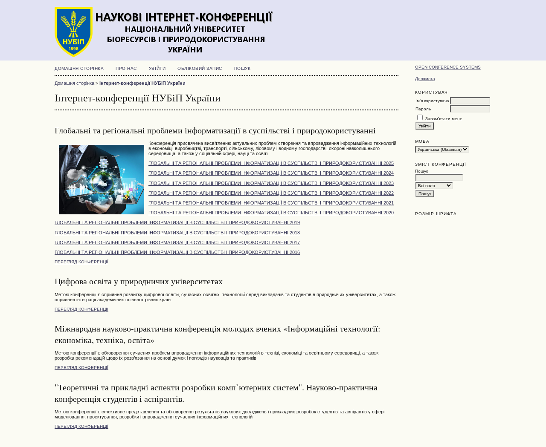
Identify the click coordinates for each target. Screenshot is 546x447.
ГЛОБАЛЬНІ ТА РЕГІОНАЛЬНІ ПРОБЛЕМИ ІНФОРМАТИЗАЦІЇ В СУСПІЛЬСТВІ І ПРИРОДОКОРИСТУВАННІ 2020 (271, 212)
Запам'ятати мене (443, 118)
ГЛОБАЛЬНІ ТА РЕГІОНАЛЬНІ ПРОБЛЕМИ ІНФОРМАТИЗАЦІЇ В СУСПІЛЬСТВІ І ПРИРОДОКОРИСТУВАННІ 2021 (271, 202)
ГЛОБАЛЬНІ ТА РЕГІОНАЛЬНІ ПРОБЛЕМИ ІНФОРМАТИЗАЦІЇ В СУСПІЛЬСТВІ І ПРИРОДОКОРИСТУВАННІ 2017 (177, 242)
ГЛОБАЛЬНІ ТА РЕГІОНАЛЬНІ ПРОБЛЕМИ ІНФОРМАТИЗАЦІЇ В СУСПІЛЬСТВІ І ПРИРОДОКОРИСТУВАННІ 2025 (271, 163)
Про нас (126, 68)
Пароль (423, 109)
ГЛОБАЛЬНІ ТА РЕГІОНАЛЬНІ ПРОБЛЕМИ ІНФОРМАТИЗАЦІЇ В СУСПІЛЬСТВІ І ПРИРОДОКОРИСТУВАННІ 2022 (271, 193)
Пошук (242, 68)
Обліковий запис (199, 68)
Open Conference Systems (448, 67)
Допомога (425, 78)
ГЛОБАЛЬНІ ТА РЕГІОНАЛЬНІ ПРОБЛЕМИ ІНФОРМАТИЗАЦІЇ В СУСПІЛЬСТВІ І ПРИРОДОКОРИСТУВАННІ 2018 (177, 232)
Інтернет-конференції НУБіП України (142, 83)
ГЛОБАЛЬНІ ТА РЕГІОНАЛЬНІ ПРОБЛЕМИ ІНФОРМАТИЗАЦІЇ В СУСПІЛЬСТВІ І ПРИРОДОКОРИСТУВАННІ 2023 (271, 183)
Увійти (157, 68)
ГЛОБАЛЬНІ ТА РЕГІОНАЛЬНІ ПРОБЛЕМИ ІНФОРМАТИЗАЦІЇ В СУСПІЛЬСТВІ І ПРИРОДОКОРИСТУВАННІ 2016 (177, 252)
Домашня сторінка (79, 68)
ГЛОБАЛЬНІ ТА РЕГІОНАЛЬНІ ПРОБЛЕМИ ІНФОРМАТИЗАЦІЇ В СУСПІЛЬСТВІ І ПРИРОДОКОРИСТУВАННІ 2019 (177, 222)
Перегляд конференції (81, 262)
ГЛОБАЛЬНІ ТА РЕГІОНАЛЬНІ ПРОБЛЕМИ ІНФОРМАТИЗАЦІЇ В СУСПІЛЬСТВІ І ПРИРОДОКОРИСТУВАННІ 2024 (271, 173)
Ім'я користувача (432, 100)
